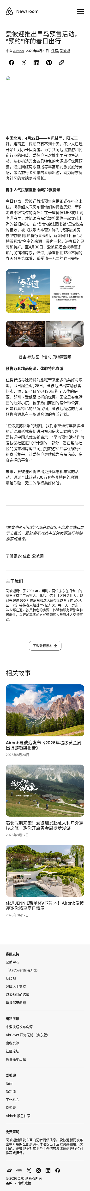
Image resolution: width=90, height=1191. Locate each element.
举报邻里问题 (16, 1003)
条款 (9, 1183)
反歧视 (11, 978)
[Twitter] (29, 1170)
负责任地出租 (16, 1059)
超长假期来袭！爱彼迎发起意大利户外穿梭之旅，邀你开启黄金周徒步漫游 (45, 825)
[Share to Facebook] (11, 62)
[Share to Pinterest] (49, 62)
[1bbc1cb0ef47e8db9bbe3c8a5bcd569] (45, 102)
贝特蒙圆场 (62, 357)
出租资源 (12, 1043)
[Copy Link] (61, 62)
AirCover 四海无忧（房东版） (28, 1035)
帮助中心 (12, 962)
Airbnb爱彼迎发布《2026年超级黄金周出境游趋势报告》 (43, 745)
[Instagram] (38, 1170)
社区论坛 (12, 1051)
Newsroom (27, 11)
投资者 (11, 1108)
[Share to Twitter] (24, 62)
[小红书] (19, 1170)
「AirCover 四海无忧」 (23, 970)
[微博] (9, 1170)
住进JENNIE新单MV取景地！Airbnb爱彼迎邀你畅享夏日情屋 (45, 905)
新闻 (9, 1083)
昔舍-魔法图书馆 (33, 357)
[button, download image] (74, 86)
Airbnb (18, 51)
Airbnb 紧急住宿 (18, 1116)
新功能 (11, 1091)
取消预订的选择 (17, 994)
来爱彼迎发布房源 (19, 1027)
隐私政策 (24, 1183)
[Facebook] (57, 1170)
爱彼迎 (65, 51)
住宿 (54, 51)
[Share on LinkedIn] (36, 62)
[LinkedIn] (48, 1170)
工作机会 (12, 1099)
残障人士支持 (16, 986)
